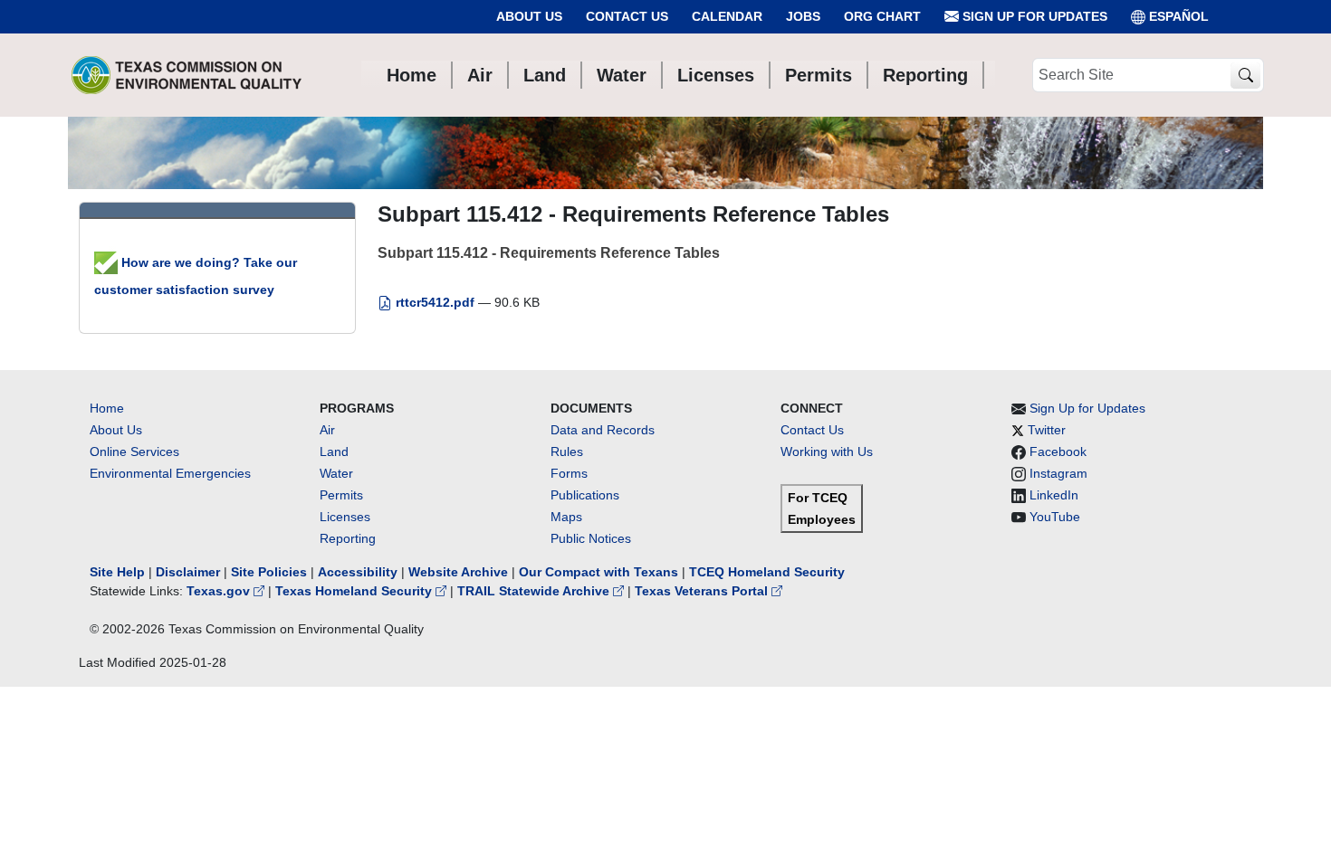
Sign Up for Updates (1033, 16)
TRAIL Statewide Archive (535, 591)
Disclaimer (188, 572)
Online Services (134, 451)
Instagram (1058, 473)
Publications (585, 495)
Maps (566, 516)
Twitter (1047, 430)
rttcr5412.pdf (435, 302)
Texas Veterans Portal (703, 591)
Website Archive (458, 572)
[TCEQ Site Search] (1245, 76)
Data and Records (603, 430)
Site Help (117, 572)
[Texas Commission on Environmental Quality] (187, 75)
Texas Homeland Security (355, 591)
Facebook (1058, 451)
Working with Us (826, 451)
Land (334, 451)
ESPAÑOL (1179, 16)
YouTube (1054, 516)
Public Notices (591, 538)
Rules (567, 451)
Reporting (348, 538)
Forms (569, 473)
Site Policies (269, 572)
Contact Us (627, 16)
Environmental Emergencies (170, 473)
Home (107, 408)
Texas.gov (220, 591)
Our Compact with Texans (598, 572)
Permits (341, 495)
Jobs (803, 16)
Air (327, 430)
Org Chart (882, 16)
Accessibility (359, 572)
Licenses (345, 516)
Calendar (727, 16)
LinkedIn (1053, 495)
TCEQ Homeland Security (767, 572)
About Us (529, 16)
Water (336, 473)
